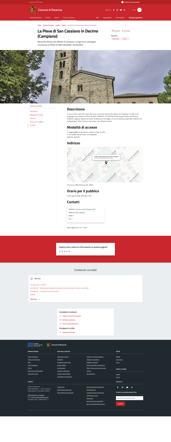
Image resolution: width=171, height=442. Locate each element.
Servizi (56, 17)
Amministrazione (35, 17)
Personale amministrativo (35, 371)
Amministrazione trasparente (95, 387)
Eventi (118, 377)
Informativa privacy (92, 395)
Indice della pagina (36, 106)
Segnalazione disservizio (64, 390)
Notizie (118, 357)
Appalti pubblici (61, 365)
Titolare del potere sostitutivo (95, 393)
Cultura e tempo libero (63, 374)
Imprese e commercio (93, 360)
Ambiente (60, 360)
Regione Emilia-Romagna (36, 2)
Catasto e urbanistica (63, 371)
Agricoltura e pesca (62, 357)
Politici (30, 368)
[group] (85, 289)
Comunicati (119, 360)
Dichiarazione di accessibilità (95, 401)
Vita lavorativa (91, 374)
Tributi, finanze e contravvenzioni (96, 368)
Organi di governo (33, 357)
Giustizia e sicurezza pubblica (95, 357)
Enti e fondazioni (33, 365)
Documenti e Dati (33, 374)
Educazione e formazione (64, 377)
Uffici (29, 362)
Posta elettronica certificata (65, 393)
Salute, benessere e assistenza (96, 365)
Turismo (89, 371)
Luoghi (118, 374)
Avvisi (117, 362)
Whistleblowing (91, 390)
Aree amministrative (34, 360)
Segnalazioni (107, 17)
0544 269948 (80, 212)
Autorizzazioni (61, 368)
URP (97, 17)
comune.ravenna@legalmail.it (40, 397)
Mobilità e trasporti (92, 362)
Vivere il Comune (68, 17)
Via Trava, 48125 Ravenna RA (85, 209)
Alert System (120, 17)
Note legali (90, 398)
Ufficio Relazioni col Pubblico (36, 395)
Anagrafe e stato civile (63, 362)
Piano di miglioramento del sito (96, 404)
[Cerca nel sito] (139, 10)
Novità (48, 17)
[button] (106, 162)
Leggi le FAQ (61, 387)
